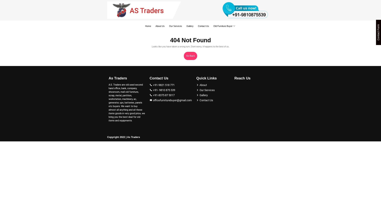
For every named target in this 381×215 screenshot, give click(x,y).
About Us (160, 26)
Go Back (191, 54)
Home (148, 26)
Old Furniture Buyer (222, 26)
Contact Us (203, 26)
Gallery (189, 26)
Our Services (175, 26)
